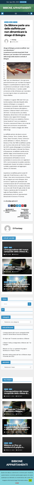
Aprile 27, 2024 (10, 450)
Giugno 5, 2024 (10, 432)
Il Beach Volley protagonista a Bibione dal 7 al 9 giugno (17, 285)
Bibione (6, 22)
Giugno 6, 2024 (10, 414)
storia (15, 22)
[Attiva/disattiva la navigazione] (16, 13)
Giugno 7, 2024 (10, 396)
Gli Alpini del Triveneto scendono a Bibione (14, 268)
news (11, 22)
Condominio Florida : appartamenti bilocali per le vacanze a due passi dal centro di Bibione (23, 214)
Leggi (17, 483)
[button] (28, 13)
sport (14, 282)
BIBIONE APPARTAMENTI (17, 7)
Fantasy (14, 39)
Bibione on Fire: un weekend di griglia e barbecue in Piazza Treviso (16, 447)
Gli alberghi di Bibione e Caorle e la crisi (11, 211)
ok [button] (30, 480)
